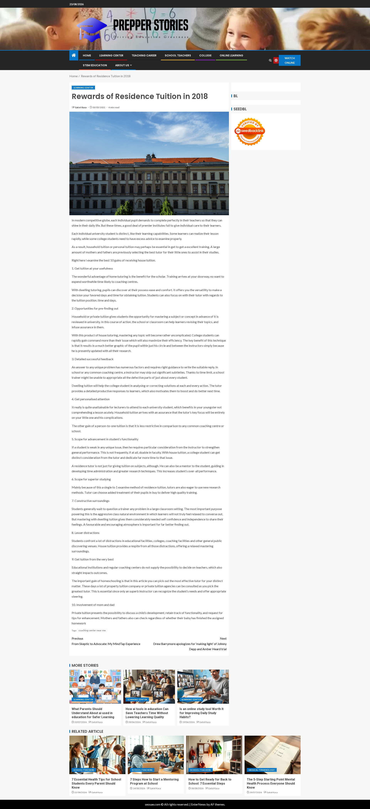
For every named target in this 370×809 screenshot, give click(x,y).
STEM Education (95, 65)
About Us (122, 65)
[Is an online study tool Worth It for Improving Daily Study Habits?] (203, 687)
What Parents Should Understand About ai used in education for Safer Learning (93, 713)
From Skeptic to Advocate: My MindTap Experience (106, 640)
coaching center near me (92, 630)
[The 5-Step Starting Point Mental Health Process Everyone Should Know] (273, 755)
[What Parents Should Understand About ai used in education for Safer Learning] (95, 687)
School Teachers (178, 55)
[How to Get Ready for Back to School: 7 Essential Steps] (214, 755)
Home (87, 55)
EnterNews (198, 804)
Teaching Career (144, 55)
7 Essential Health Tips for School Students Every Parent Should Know (96, 784)
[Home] (74, 55)
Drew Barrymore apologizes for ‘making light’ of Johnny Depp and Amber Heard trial (190, 643)
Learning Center (111, 55)
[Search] (270, 60)
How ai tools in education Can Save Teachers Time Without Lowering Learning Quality (147, 713)
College (205, 55)
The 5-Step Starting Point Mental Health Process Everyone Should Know (271, 784)
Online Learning (231, 55)
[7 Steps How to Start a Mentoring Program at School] (156, 755)
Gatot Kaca (81, 107)
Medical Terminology (262, 770)
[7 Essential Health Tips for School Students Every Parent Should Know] (97, 755)
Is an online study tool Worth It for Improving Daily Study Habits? (202, 713)
